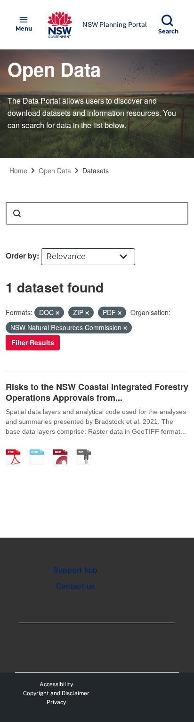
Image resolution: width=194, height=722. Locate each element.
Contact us (75, 586)
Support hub (75, 570)
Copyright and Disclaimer (56, 693)
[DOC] (40, 447)
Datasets (95, 170)
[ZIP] (87, 447)
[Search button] (17, 213)
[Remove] (57, 312)
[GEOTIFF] (63, 447)
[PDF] (16, 447)
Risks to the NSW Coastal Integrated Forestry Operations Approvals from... (97, 392)
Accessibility (56, 684)
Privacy (56, 702)
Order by (21, 255)
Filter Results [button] (32, 342)
